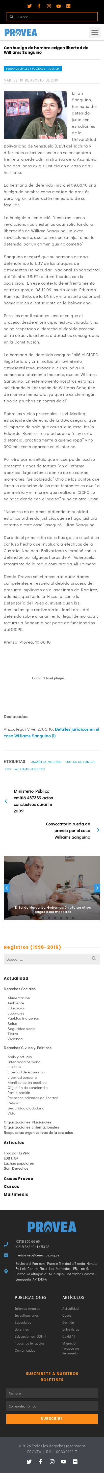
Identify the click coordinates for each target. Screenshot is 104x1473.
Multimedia (16, 1194)
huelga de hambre (80, 762)
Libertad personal (23, 1077)
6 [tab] (61, 917)
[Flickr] (68, 6)
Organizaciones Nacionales (27, 1121)
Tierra (13, 1033)
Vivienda (15, 1038)
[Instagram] (49, 6)
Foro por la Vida (17, 1152)
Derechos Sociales (20, 988)
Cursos (11, 1186)
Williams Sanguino (30, 769)
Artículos (14, 1142)
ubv (8, 769)
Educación (16, 1007)
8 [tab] (73, 917)
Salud (12, 1023)
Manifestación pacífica (27, 1082)
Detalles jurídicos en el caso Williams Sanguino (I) (51, 732)
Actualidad (16, 978)
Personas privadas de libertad (33, 1097)
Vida (11, 1113)
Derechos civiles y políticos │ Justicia (33, 68)
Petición (14, 1102)
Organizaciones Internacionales (31, 1127)
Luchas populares (19, 1163)
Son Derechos (16, 1168)
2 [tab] (36, 917)
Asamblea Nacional (46, 762)
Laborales (16, 1013)
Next (97, 888)
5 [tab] (55, 917)
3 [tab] (42, 917)
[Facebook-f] (39, 6)
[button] (94, 32)
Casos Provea (18, 1178)
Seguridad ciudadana (26, 1107)
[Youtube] (58, 6)
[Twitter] (29, 6)
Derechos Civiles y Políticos (27, 1047)
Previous (7, 888)
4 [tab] (48, 917)
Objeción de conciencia (27, 1087)
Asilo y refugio (20, 1056)
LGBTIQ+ (11, 1157)
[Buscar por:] (52, 959)
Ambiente (16, 1002)
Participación (19, 1092)
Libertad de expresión (26, 1071)
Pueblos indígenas (23, 1018)
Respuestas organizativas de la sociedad (38, 1132)
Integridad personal (24, 1061)
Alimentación (19, 997)
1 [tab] (30, 917)
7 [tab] (67, 917)
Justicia (14, 1066)
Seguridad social (22, 1028)
